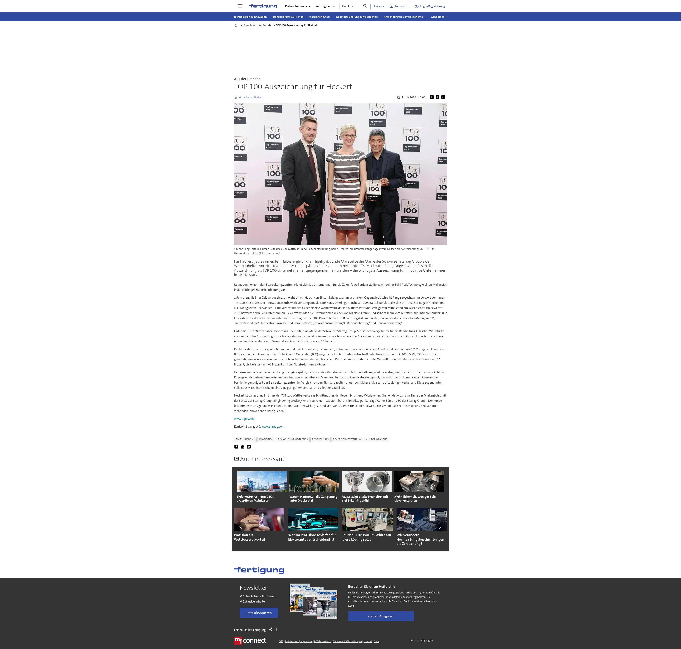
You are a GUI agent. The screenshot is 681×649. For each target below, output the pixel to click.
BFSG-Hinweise (322, 641)
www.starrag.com (273, 426)
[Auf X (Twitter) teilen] (438, 97)
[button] (241, 527)
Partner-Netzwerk (296, 6)
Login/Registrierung (432, 6)
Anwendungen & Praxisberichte (403, 17)
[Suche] (365, 6)
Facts (376, 641)
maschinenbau (245, 439)
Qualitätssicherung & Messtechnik (357, 17)
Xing (271, 629)
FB (277, 629)
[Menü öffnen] (240, 6)
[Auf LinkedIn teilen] (444, 97)
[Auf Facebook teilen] (432, 97)
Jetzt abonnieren (259, 612)
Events (346, 6)
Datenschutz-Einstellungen (347, 641)
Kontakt (368, 641)
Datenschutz (292, 641)
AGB (281, 641)
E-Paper (379, 6)
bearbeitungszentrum (347, 439)
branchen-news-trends (293, 439)
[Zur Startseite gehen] (263, 6)
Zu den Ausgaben (381, 616)
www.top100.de (244, 419)
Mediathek (437, 17)
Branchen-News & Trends (287, 17)
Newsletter (402, 6)
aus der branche (376, 439)
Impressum (306, 641)
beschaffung (320, 439)
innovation (266, 439)
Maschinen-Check (319, 17)
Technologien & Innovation (250, 17)
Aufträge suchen (326, 6)
